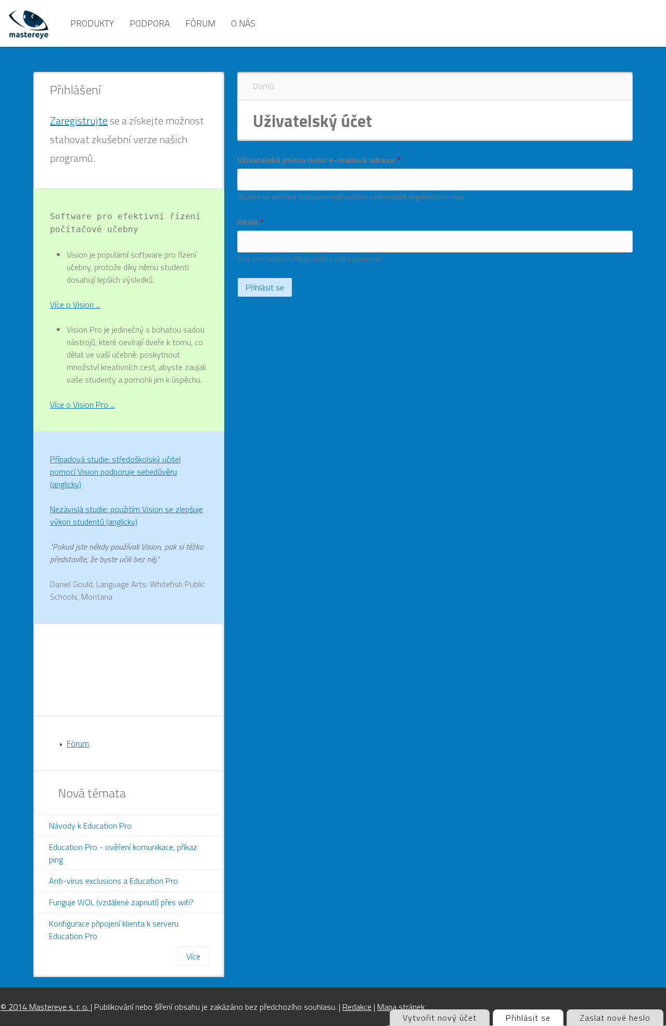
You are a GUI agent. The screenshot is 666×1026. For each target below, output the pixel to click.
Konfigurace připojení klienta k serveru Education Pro (113, 929)
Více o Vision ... (75, 304)
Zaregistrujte (79, 120)
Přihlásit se (534, 1017)
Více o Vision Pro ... (82, 404)
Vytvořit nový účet (440, 1017)
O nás (243, 23)
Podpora (150, 23)
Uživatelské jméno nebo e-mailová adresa (319, 160)
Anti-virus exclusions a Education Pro (113, 881)
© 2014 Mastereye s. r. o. (46, 1006)
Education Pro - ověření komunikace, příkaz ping (123, 853)
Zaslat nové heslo (615, 1017)
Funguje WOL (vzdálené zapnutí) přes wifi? (121, 902)
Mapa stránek (401, 1006)
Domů (263, 86)
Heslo (250, 222)
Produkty (92, 23)
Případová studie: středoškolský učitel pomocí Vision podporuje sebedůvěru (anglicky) (115, 471)
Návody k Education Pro (90, 825)
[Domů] (28, 23)
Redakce (357, 1006)
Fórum (200, 23)
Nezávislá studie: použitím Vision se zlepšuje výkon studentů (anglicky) (126, 515)
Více (193, 956)
